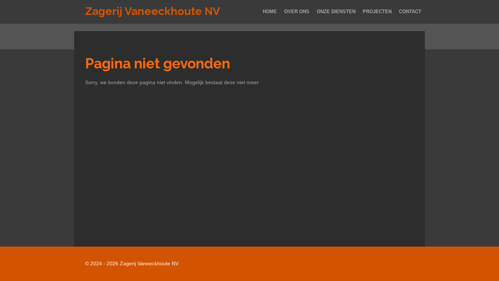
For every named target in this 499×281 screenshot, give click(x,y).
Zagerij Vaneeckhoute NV (152, 11)
